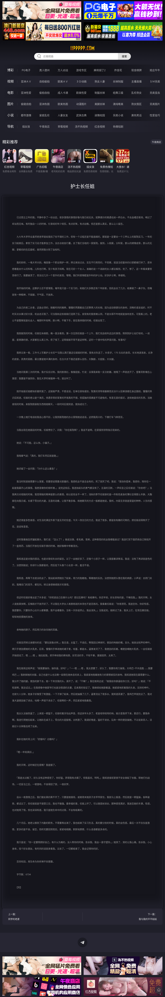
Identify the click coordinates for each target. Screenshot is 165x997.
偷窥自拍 (26, 104)
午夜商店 (44, 126)
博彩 (10, 70)
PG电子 (26, 70)
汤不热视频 (81, 126)
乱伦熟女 (136, 93)
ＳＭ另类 (155, 81)
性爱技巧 (155, 115)
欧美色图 (63, 104)
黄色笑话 (136, 115)
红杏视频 (100, 126)
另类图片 (155, 104)
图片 (10, 104)
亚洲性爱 (26, 93)
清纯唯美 (118, 104)
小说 (10, 115)
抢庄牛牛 (155, 70)
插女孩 (26, 126)
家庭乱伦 (44, 115)
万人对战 (63, 70)
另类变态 (155, 93)
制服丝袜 (100, 93)
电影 (10, 93)
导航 (10, 126)
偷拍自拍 (44, 93)
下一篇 (148, 917)
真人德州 (44, 70)
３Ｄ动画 (81, 81)
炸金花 (118, 70)
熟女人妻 (100, 81)
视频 (10, 81)
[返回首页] (159, 990)
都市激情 (26, 115)
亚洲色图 (44, 104)
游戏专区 (81, 70)
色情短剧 (118, 126)
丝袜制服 (118, 81)
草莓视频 (63, 126)
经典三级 (118, 93)
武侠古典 (81, 115)
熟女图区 (136, 104)
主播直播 (136, 81)
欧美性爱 (81, 93)
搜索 (124, 56)
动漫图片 (81, 104)
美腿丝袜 (100, 104)
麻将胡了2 (100, 70)
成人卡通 (63, 93)
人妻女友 (63, 115)
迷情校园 (100, 115)
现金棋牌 (136, 70)
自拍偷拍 (44, 81)
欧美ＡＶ (63, 81)
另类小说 (118, 115)
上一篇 (13, 917)
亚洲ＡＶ (26, 81)
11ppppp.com (82, 48)
